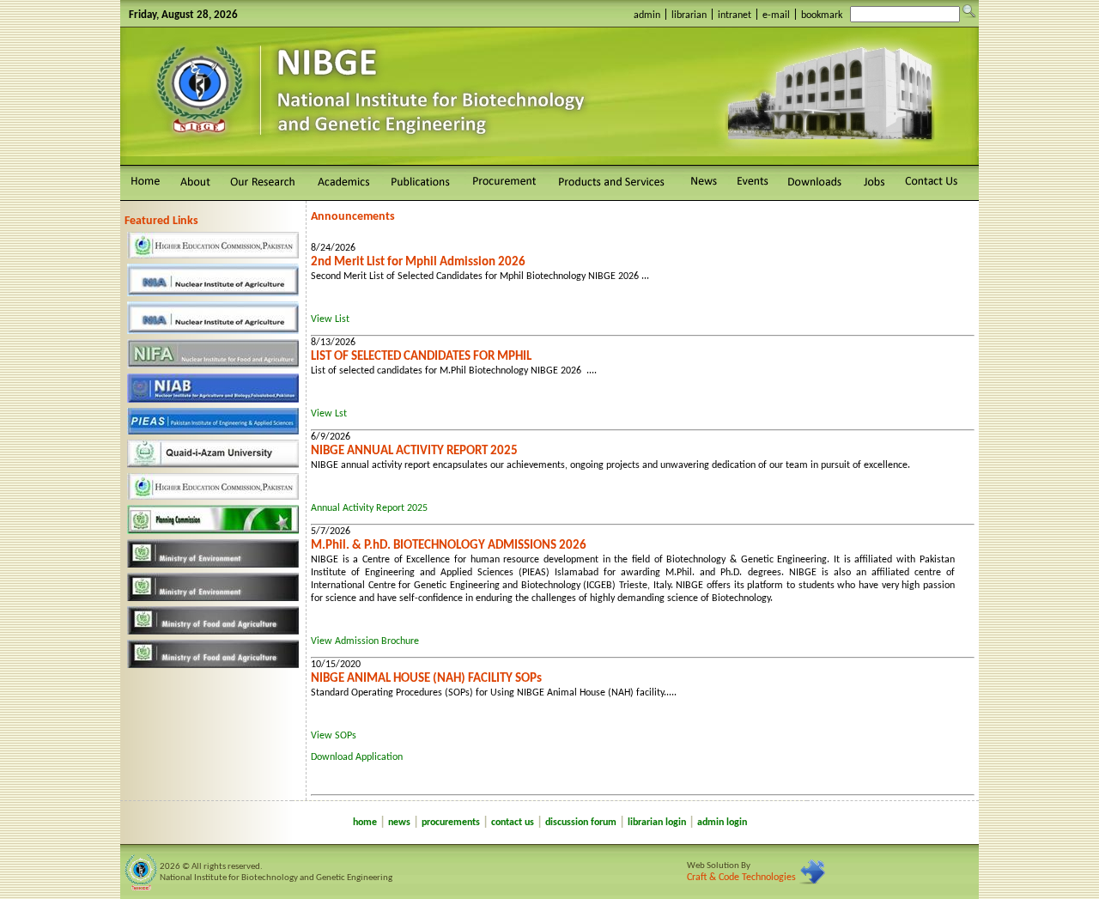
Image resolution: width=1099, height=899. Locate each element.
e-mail (776, 15)
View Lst (329, 414)
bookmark (821, 15)
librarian (689, 15)
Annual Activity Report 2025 (369, 508)
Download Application (357, 757)
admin (647, 15)
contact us (512, 822)
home (365, 822)
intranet (734, 15)
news (399, 822)
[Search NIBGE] (969, 11)
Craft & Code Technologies (741, 877)
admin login (722, 822)
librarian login (657, 822)
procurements (451, 822)
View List (330, 319)
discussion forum (580, 822)
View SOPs (333, 736)
